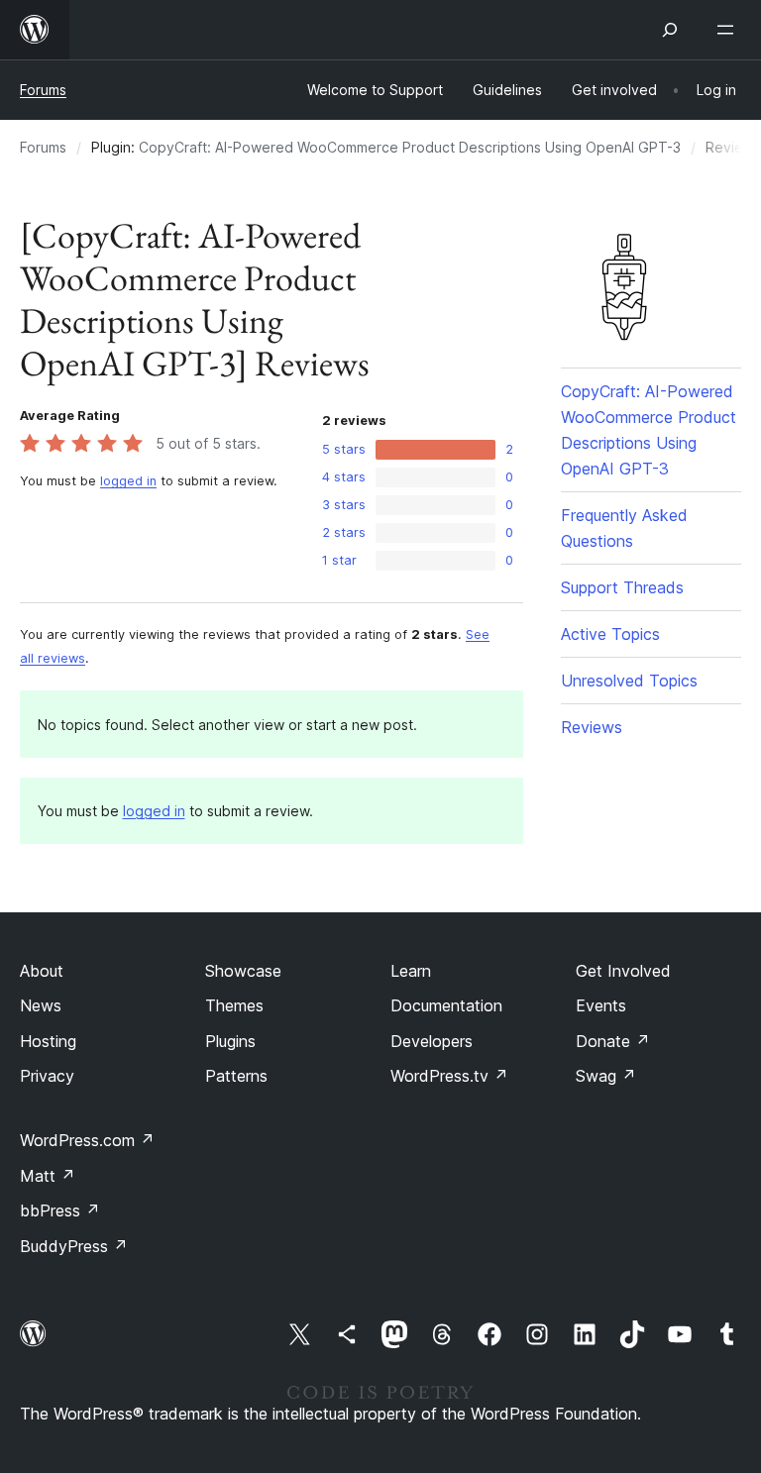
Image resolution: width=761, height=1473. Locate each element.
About (41, 971)
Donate (613, 1041)
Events (601, 1005)
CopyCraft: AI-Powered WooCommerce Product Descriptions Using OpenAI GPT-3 (410, 147)
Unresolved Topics (629, 680)
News (40, 1005)
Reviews (591, 727)
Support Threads (622, 587)
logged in (128, 480)
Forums (43, 89)
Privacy (47, 1076)
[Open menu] (729, 29)
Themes (234, 1005)
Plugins (230, 1041)
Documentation (446, 1005)
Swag (606, 1076)
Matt (47, 1176)
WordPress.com (87, 1140)
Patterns (236, 1076)
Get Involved (623, 971)
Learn (410, 971)
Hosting (48, 1041)
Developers (431, 1041)
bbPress (60, 1210)
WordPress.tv (449, 1076)
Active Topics (610, 634)
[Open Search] (670, 29)
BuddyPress (74, 1246)
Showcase (243, 971)
